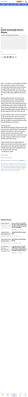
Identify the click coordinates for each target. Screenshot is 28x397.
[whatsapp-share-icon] (2, 58)
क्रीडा (19, 4)
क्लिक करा (23, 160)
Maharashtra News (4, 165)
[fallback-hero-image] (6, 226)
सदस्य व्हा (6, 155)
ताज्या (8, 4)
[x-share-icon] (5, 58)
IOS (18, 170)
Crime (23, 4)
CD (1, 52)
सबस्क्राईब (19, 1)
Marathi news (8, 163)
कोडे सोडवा (10, 158)
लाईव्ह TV (20, 395)
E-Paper (7, 395)
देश (11, 4)
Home (3, 395)
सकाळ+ (25, 395)
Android (14, 170)
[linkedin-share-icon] (10, 58)
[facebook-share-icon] (8, 58)
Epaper (3, 4)
